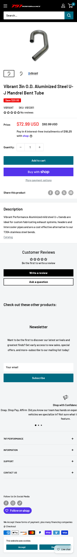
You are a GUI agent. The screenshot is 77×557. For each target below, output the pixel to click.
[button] (12, 112)
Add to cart (38, 160)
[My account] (63, 6)
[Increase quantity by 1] (39, 147)
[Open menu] (5, 5)
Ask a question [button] (38, 281)
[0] (70, 6)
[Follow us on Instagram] (12, 503)
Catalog (8, 237)
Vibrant (9, 107)
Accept (22, 547)
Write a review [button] (38, 272)
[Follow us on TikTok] (19, 503)
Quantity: (9, 147)
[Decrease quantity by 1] (20, 147)
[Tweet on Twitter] (64, 192)
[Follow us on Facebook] (6, 503)
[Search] (68, 15)
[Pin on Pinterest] (57, 192)
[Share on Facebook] (50, 192)
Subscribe (38, 378)
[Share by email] (70, 192)
